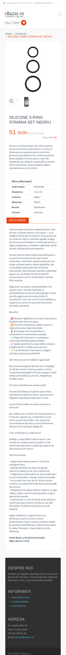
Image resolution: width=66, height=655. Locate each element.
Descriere (17, 220)
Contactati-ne (18, 605)
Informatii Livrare (20, 597)
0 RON (16, 22)
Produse (21, 34)
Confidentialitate (20, 601)
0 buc (8, 23)
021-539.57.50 (24, 3)
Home (8, 34)
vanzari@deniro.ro (24, 637)
